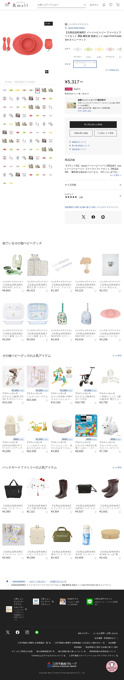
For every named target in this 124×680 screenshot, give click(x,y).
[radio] (77, 51)
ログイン (94, 5)
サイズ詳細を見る (112, 70)
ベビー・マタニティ (37, 581)
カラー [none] (67, 49)
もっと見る (114, 175)
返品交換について (79, 149)
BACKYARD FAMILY (77, 28)
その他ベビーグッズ (58, 581)
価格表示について (79, 142)
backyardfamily (19, 581)
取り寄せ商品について (81, 146)
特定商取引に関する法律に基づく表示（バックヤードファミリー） (92, 207)
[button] (27, 49)
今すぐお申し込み (84, 111)
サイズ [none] (67, 64)
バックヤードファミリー (78, 24)
